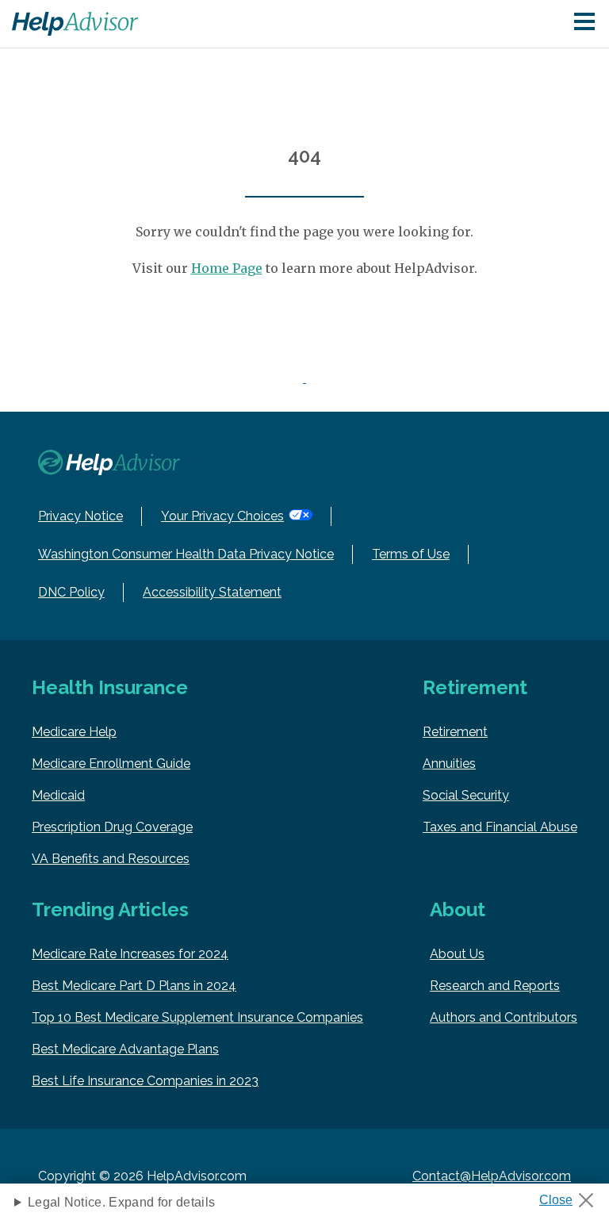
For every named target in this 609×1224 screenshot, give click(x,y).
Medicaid (58, 795)
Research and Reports (495, 985)
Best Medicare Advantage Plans (125, 1049)
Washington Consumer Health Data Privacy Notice (186, 554)
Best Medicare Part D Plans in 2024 (134, 985)
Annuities (449, 763)
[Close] (572, 1195)
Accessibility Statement (212, 592)
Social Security (466, 795)
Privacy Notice (80, 516)
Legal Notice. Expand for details (121, 1202)
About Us (457, 953)
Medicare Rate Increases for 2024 (130, 953)
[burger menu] (584, 22)
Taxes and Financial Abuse (500, 827)
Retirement (455, 731)
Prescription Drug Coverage (112, 827)
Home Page (226, 268)
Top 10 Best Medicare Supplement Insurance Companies (197, 1017)
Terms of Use (411, 554)
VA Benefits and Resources (111, 858)
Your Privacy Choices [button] (222, 516)
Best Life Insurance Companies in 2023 (145, 1080)
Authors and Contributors (503, 1017)
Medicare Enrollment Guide (111, 763)
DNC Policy (71, 592)
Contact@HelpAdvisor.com (491, 1176)
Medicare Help (74, 731)
